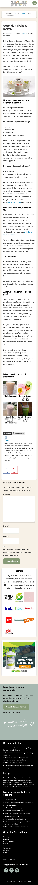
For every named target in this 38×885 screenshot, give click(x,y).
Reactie (6, 495)
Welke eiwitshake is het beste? (13, 816)
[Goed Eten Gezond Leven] (19, 3)
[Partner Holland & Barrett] (19, 620)
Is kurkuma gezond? (10, 799)
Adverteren (6, 846)
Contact (5, 852)
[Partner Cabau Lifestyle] (29, 597)
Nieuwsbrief (6, 850)
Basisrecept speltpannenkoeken (14, 810)
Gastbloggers (7, 848)
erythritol (17, 202)
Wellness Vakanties (9, 859)
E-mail (6, 536)
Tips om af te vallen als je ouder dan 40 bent (17, 813)
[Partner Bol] (8, 608)
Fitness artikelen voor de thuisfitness (15, 819)
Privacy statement (8, 841)
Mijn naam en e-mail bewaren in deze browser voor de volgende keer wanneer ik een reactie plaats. (18, 552)
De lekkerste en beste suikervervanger (16, 827)
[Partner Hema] (8, 620)
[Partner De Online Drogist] (19, 608)
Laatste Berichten (19, 433)
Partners (5, 843)
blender (12, 235)
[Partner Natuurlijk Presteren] (19, 597)
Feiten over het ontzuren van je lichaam (16, 808)
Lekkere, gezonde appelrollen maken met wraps (19, 802)
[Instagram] (6, 437)
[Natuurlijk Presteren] (18, 673)
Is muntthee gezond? (11, 805)
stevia (9, 202)
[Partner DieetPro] (29, 608)
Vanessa (8, 440)
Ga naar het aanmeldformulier (16, 707)
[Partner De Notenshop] (8, 597)
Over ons (5, 837)
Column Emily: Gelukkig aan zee (14, 763)
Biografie (8, 433)
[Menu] (34, 2)
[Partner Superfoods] (29, 620)
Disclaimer (6, 839)
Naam (6, 526)
